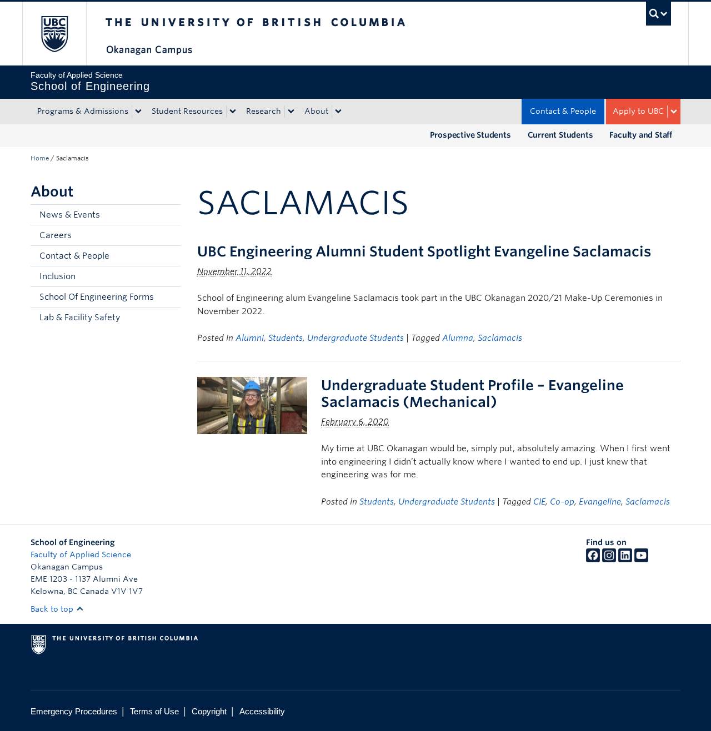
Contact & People (563, 111)
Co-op (562, 502)
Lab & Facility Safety (79, 317)
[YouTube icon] (641, 559)
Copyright (209, 711)
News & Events (69, 215)
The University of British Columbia (54, 33)
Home (40, 158)
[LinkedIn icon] (625, 559)
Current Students (560, 134)
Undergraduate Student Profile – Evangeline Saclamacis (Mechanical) (472, 393)
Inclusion (57, 276)
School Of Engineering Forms (96, 297)
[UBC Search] (658, 14)
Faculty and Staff (640, 134)
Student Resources (187, 111)
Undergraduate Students (355, 338)
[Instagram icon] (609, 559)
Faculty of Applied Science (81, 554)
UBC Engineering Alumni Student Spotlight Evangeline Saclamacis (424, 251)
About (316, 111)
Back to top (53, 608)
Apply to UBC (638, 111)
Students (285, 338)
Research (263, 111)
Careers (55, 235)
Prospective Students (470, 134)
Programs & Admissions (82, 111)
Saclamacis (500, 338)
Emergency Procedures (74, 711)
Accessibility (262, 711)
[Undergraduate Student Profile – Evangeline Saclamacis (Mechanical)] (252, 405)
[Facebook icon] (593, 559)
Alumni (250, 338)
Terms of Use (154, 711)
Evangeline (600, 502)
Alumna (457, 338)
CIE (539, 502)
